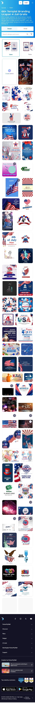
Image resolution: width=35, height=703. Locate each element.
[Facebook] (15, 619)
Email (25, 28)
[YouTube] (31, 619)
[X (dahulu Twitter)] (26, 619)
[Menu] (32, 2)
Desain (9, 28)
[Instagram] (20, 619)
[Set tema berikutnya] (33, 48)
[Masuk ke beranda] (2, 3)
